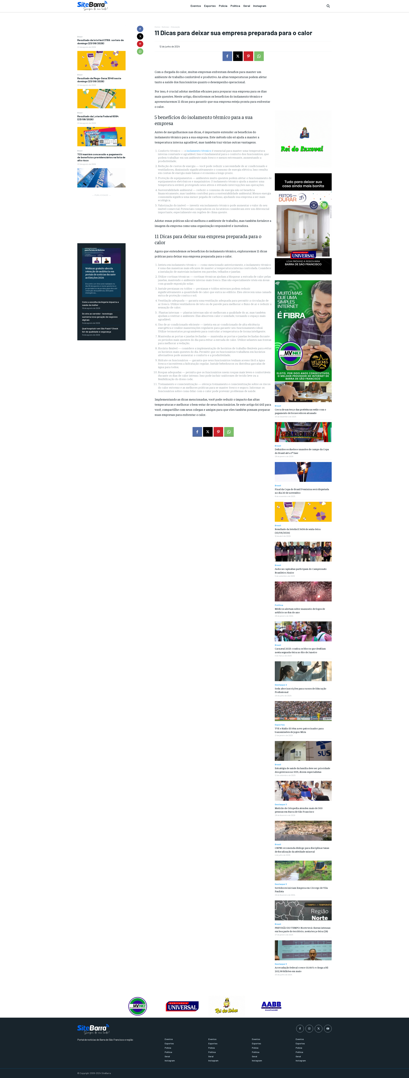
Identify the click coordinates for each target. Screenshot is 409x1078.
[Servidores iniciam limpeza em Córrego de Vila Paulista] (303, 871)
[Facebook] (140, 29)
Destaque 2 (281, 685)
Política (279, 605)
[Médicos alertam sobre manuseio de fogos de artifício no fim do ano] (303, 591)
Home (157, 27)
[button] (328, 5)
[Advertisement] (101, 217)
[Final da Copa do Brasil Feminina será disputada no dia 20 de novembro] (303, 472)
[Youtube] (328, 1028)
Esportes (280, 724)
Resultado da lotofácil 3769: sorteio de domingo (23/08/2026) (100, 41)
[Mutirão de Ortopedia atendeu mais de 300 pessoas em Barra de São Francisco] (303, 791)
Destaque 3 (281, 804)
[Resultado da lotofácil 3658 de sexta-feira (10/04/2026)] (303, 512)
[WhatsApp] (140, 51)
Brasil (79, 36)
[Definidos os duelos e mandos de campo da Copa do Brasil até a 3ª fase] (303, 432)
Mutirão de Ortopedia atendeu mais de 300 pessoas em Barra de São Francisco (299, 809)
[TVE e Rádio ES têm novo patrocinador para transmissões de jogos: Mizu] (303, 711)
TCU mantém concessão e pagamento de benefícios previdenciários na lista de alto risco (101, 157)
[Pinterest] (140, 44)
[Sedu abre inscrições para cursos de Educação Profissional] (303, 671)
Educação (175, 27)
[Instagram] (309, 1028)
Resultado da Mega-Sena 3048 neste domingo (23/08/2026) (99, 80)
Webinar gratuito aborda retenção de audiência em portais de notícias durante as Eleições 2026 (100, 273)
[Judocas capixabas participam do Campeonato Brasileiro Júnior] (303, 552)
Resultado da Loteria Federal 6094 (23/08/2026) (98, 118)
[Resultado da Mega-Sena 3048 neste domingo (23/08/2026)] (101, 98)
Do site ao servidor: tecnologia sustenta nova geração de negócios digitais (100, 316)
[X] (140, 36)
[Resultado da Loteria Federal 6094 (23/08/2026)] (101, 136)
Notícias (165, 27)
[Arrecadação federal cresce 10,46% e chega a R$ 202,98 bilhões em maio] (303, 950)
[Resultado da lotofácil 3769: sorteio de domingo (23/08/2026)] (101, 60)
